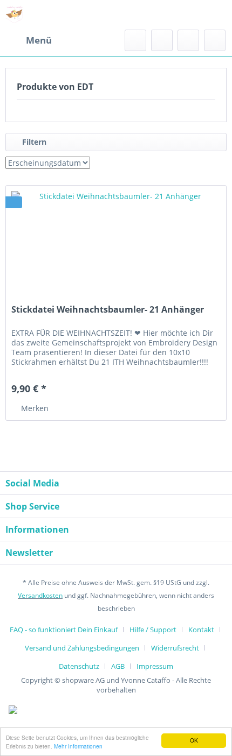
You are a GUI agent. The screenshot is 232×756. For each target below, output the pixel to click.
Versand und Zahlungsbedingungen (82, 648)
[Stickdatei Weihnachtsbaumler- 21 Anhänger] (116, 239)
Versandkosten (40, 595)
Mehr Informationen (78, 746)
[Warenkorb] (215, 40)
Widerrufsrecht (175, 648)
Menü (39, 40)
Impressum (155, 666)
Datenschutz (79, 666)
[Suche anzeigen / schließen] (135, 40)
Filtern (33, 142)
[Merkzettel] (162, 40)
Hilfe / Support (152, 629)
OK (194, 740)
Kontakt (201, 629)
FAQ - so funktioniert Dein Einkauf (64, 629)
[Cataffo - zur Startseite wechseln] (14, 14)
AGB (118, 666)
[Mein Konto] (188, 40)
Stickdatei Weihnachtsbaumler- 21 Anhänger (107, 309)
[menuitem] (28, 40)
